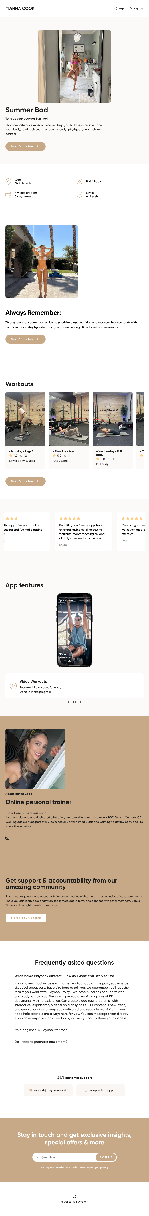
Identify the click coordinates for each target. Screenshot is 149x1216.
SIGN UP (105, 1157)
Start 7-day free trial (26, 146)
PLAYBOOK (82, 1202)
